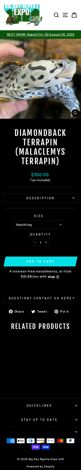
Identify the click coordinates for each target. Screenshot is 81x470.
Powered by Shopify (40, 466)
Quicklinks (39, 405)
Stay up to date (39, 419)
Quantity (40, 234)
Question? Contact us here (40, 298)
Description (40, 198)
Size (39, 216)
